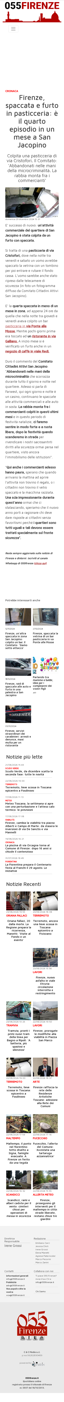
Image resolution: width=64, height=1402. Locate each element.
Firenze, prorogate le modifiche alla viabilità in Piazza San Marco (45, 1035)
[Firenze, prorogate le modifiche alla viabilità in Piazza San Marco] (45, 1010)
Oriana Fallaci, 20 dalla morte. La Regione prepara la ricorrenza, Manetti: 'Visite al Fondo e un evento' (18, 930)
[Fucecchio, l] (45, 1123)
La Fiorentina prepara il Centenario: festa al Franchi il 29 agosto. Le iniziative (28, 867)
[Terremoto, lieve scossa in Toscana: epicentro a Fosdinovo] (18, 1067)
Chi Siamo (41, 1291)
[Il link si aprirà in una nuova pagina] (38, 1362)
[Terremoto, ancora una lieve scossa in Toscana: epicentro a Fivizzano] (45, 900)
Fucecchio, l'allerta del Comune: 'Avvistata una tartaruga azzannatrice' (45, 1150)
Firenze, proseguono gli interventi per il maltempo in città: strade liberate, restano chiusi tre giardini (45, 1209)
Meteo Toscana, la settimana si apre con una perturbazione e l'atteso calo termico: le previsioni (29, 806)
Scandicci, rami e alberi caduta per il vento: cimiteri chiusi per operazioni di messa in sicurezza (18, 1207)
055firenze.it (32, 1378)
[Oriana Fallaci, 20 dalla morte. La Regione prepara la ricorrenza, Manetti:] (18, 900)
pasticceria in (15, 326)
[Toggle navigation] (13, 28)
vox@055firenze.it (15, 1295)
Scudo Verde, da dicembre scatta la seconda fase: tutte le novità (29, 773)
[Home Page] (32, 11)
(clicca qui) (40, 563)
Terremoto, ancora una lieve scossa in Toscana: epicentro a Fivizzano (45, 927)
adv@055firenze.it (15, 1285)
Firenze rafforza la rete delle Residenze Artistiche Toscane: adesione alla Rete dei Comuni (45, 1097)
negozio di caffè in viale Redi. (27, 351)
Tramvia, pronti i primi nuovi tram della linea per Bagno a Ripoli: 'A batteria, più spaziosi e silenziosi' (18, 1040)
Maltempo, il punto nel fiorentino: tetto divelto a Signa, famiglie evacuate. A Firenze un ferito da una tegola (18, 1153)
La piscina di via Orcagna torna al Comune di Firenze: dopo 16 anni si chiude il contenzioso (28, 848)
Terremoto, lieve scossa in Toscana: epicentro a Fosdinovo (28, 789)
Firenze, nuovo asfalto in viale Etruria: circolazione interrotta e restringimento (45, 985)
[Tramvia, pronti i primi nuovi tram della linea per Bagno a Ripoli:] (18, 1010)
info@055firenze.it (15, 1279)
